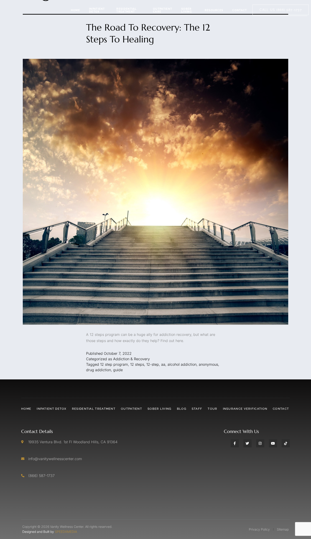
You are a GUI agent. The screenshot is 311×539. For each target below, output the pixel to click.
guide (118, 370)
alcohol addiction (182, 364)
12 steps (137, 364)
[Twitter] (247, 443)
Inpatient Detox (97, 10)
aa (163, 364)
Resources (214, 10)
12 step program (114, 364)
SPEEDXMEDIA (66, 532)
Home (75, 10)
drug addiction (98, 370)
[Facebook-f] (235, 443)
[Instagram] (260, 443)
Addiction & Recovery (131, 359)
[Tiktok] (286, 443)
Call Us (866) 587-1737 (281, 10)
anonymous (208, 364)
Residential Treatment (126, 10)
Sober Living (186, 10)
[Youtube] (273, 443)
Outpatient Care (162, 10)
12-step (152, 364)
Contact (239, 10)
